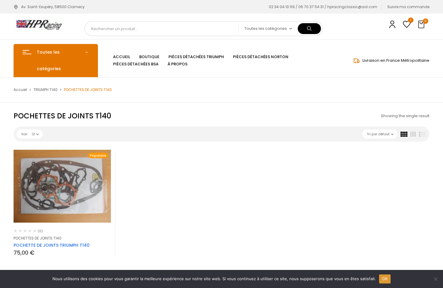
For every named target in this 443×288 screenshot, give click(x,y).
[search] (309, 28)
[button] (421, 24)
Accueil (20, 89)
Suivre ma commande (408, 6)
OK (385, 278)
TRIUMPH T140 (45, 89)
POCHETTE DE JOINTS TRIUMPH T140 (52, 245)
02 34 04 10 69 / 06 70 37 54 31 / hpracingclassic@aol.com (323, 6)
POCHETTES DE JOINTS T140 (37, 238)
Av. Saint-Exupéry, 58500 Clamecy (53, 6)
